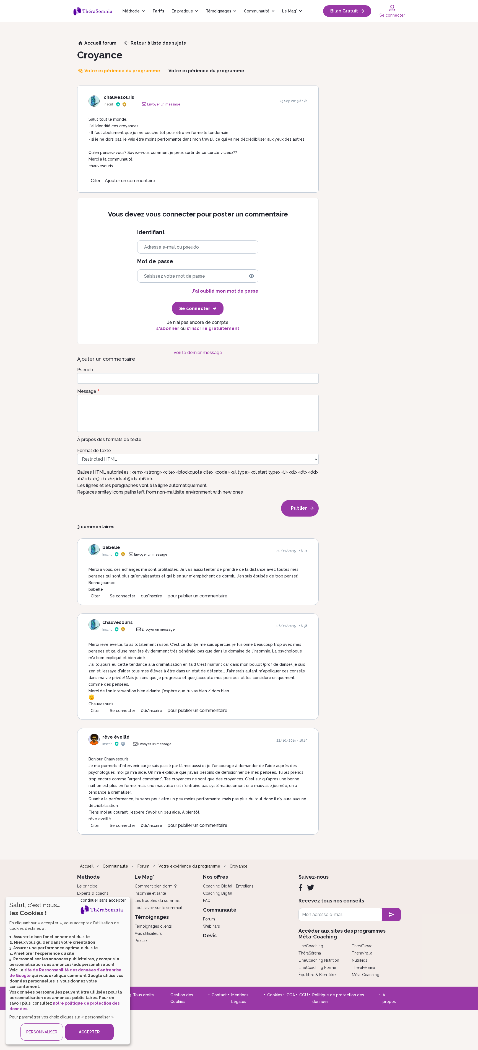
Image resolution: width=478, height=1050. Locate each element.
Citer (95, 180)
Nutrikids (359, 960)
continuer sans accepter (103, 900)
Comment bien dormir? (156, 886)
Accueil (86, 866)
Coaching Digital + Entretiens (228, 886)
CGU (303, 995)
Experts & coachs (92, 893)
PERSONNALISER (41, 1032)
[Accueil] (96, 11)
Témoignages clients (153, 926)
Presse (141, 940)
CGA (291, 995)
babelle (111, 547)
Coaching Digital (217, 893)
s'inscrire (154, 596)
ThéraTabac (362, 946)
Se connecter (122, 596)
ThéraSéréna (309, 953)
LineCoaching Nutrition (318, 960)
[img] (251, 276)
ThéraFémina (363, 967)
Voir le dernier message (197, 352)
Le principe (87, 886)
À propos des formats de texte (109, 439)
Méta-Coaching (365, 974)
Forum (143, 866)
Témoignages (218, 11)
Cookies (274, 995)
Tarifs (158, 11)
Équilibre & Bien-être (317, 974)
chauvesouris (119, 97)
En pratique (182, 11)
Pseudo (85, 369)
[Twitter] (310, 887)
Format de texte (94, 450)
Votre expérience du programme (189, 866)
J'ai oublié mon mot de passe (225, 291)
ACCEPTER (89, 1032)
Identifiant (151, 232)
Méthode (131, 11)
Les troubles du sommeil (157, 900)
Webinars (211, 926)
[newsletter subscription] (391, 914)
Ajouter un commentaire (130, 180)
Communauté (256, 11)
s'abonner (167, 328)
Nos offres (215, 877)
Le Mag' (289, 11)
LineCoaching (310, 946)
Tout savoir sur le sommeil (158, 907)
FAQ (207, 900)
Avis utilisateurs (148, 933)
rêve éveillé (115, 737)
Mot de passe (155, 261)
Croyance (239, 866)
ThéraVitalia (362, 953)
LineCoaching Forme (317, 967)
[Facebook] (300, 887)
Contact (219, 995)
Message (86, 391)
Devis (210, 935)
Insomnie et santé (150, 893)
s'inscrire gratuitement (213, 328)
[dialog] (68, 970)
